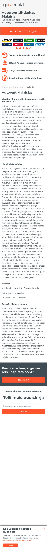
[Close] (44, 528)
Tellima (23, 411)
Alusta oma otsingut (23, 31)
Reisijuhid (23, 379)
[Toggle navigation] (42, 5)
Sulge (10, 545)
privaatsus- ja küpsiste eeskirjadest (17, 540)
